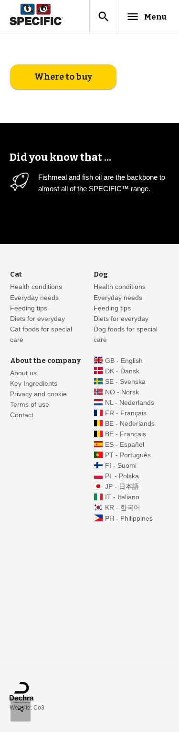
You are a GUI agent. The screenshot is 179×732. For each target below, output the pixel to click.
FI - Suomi (121, 465)
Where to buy (63, 77)
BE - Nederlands (130, 423)
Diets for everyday (37, 318)
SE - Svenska (125, 381)
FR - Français (126, 413)
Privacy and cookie (38, 394)
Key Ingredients (33, 383)
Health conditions (36, 286)
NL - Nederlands (129, 402)
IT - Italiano (122, 497)
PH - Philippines (129, 518)
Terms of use (29, 404)
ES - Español (124, 444)
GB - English (124, 360)
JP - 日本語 (122, 486)
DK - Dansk (122, 371)
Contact (21, 415)
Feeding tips (28, 308)
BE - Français (125, 434)
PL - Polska (122, 476)
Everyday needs (34, 297)
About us (23, 373)
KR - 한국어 (122, 507)
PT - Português (128, 455)
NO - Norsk (122, 392)
